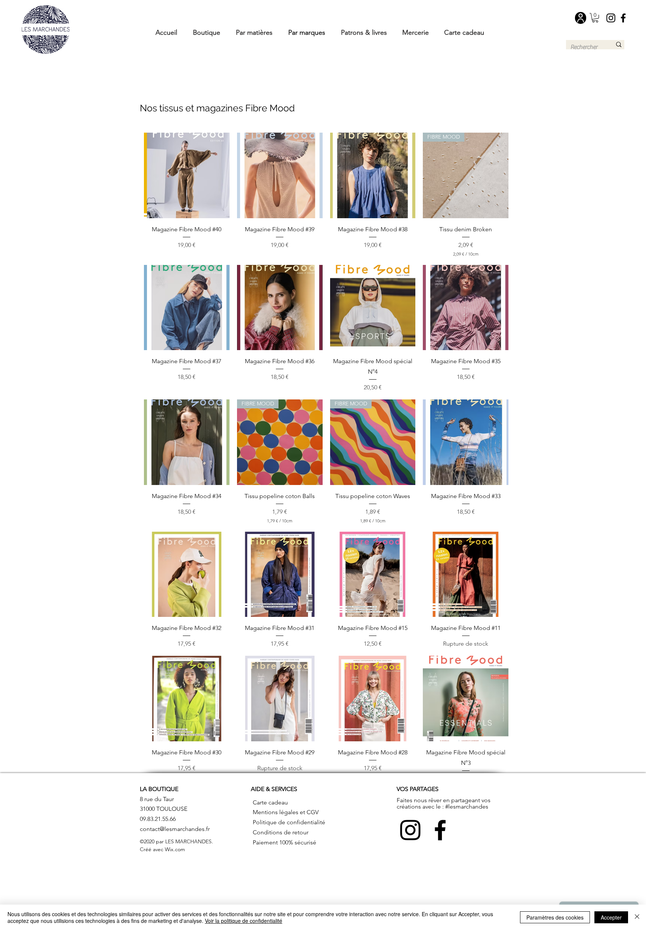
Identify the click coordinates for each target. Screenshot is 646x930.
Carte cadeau (270, 802)
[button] (595, 17)
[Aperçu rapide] (187, 175)
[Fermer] (637, 917)
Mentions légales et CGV (286, 812)
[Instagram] (611, 18)
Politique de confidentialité (289, 822)
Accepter (611, 917)
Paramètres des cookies (555, 917)
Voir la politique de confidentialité (243, 920)
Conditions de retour (280, 832)
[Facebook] (623, 18)
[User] (580, 18)
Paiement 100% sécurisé (284, 842)
